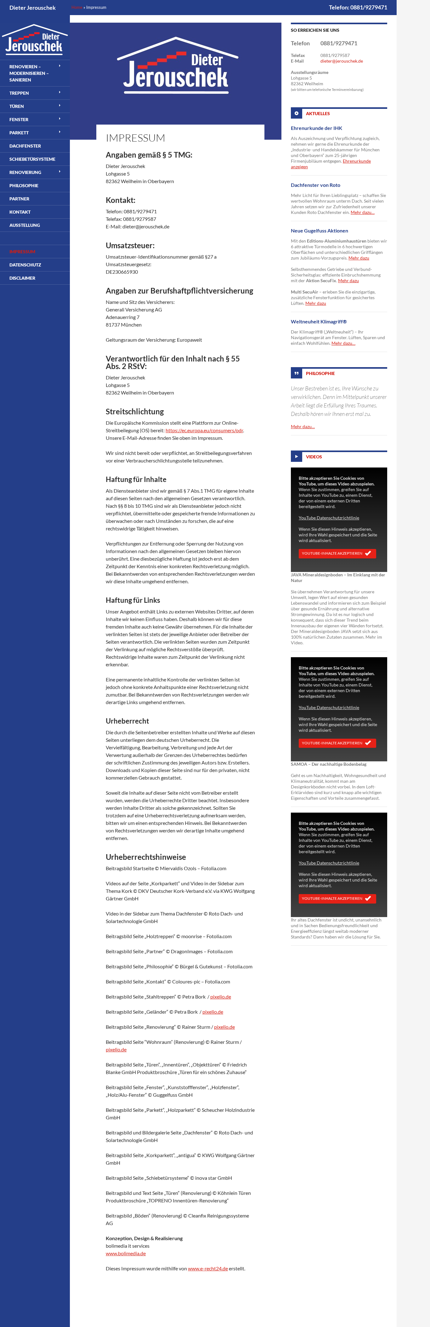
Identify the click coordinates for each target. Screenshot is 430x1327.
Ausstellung (24, 225)
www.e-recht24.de (208, 1268)
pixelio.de (220, 996)
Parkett (19, 132)
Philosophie (320, 373)
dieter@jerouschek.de (341, 61)
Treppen (19, 93)
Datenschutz (25, 264)
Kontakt (20, 212)
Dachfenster (25, 145)
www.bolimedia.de (126, 1253)
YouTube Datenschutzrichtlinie (329, 517)
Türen (16, 106)
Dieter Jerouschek (32, 7)
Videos (314, 456)
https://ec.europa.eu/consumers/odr (204, 430)
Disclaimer (22, 278)
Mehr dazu (358, 257)
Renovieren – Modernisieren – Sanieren (29, 73)
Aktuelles (318, 113)
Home (76, 7)
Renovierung (25, 172)
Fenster (18, 119)
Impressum (22, 251)
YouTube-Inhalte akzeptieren (332, 553)
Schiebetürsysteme (32, 159)
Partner (19, 198)
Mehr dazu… (363, 212)
